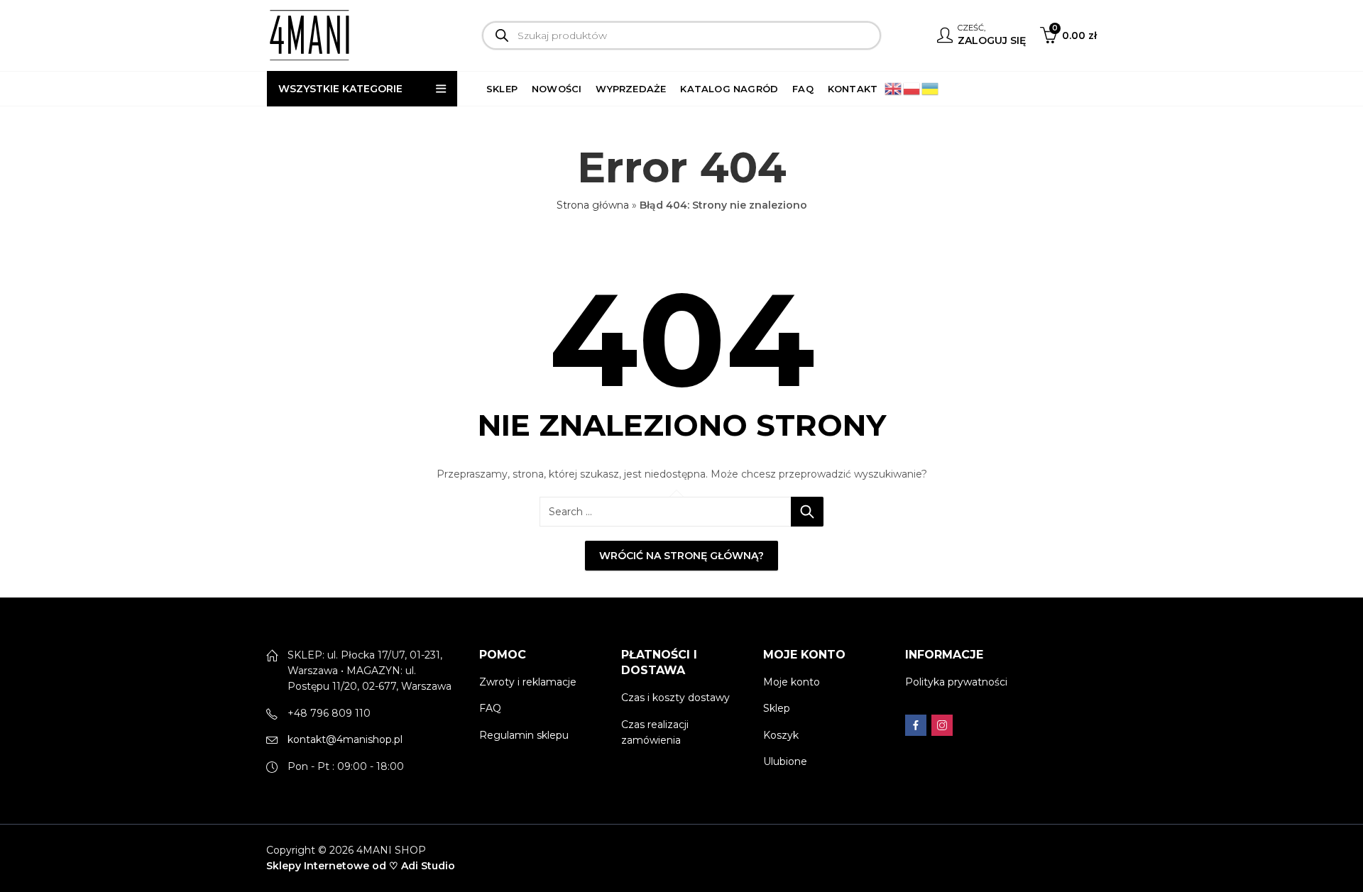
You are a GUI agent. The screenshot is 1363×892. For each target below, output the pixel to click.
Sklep (776, 708)
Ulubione (785, 761)
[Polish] (912, 88)
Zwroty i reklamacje (527, 682)
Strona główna (593, 205)
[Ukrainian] (930, 88)
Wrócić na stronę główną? (681, 555)
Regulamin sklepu (524, 735)
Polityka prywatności (956, 682)
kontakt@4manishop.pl (345, 739)
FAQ (490, 708)
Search (807, 512)
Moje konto (791, 682)
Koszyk (781, 735)
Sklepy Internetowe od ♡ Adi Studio (360, 865)
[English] (894, 88)
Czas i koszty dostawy (675, 697)
